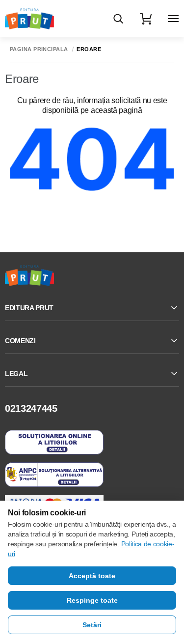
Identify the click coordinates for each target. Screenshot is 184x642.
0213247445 (31, 408)
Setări (92, 625)
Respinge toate (92, 600)
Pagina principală (39, 49)
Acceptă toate (92, 576)
